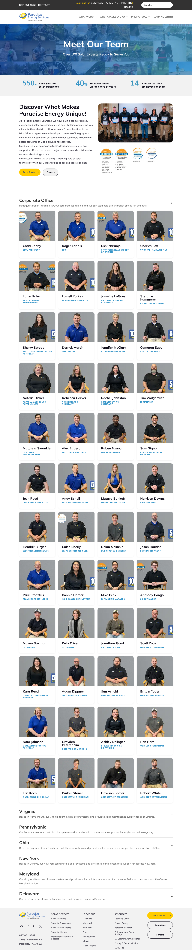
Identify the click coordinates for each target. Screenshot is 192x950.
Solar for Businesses (61, 923)
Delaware (87, 919)
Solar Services (60, 914)
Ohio (85, 932)
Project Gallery (121, 923)
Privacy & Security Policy (126, 943)
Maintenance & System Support (62, 938)
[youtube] (21, 926)
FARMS (109, 2)
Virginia (86, 941)
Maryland (87, 923)
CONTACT (44, 4)
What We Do (86, 16)
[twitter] (40, 926)
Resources (120, 914)
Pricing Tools (139, 16)
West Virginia (89, 946)
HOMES (128, 7)
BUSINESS (97, 2)
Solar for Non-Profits (61, 928)
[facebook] (28, 926)
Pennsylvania (89, 937)
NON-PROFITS (123, 2)
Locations (89, 914)
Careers (50, 172)
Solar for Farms (58, 919)
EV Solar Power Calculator (127, 939)
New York (87, 928)
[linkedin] (34, 926)
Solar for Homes (59, 932)
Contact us (160, 925)
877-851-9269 (27, 4)
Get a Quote (29, 172)
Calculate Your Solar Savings (124, 933)
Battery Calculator (123, 928)
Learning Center (163, 16)
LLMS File (119, 948)
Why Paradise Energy (112, 16)
